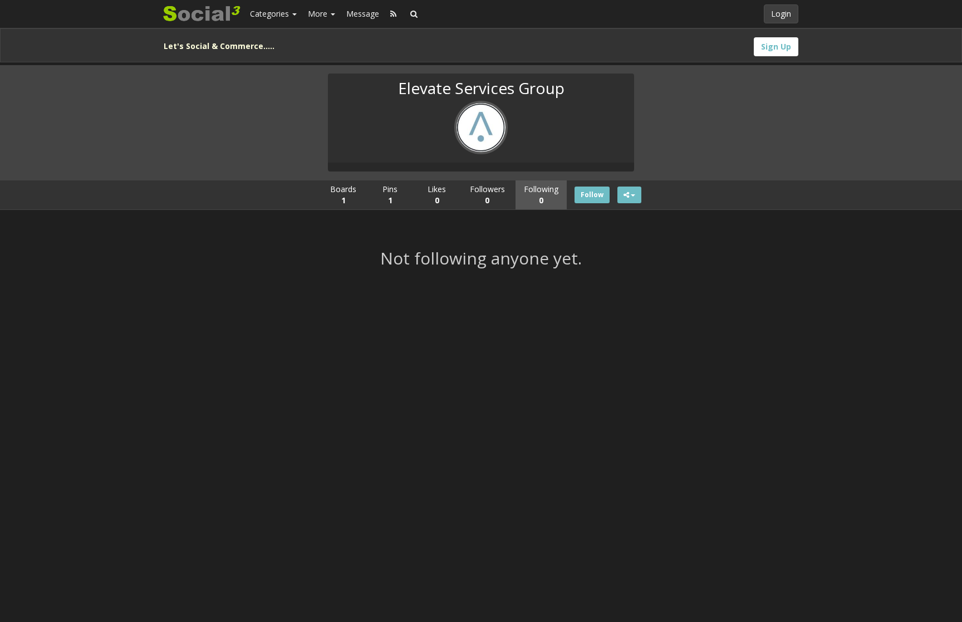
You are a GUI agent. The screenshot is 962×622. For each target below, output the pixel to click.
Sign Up (776, 46)
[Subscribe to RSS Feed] (393, 14)
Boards (343, 194)
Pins (389, 194)
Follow (592, 194)
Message (362, 13)
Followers (487, 194)
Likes (437, 194)
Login (781, 13)
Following (541, 194)
